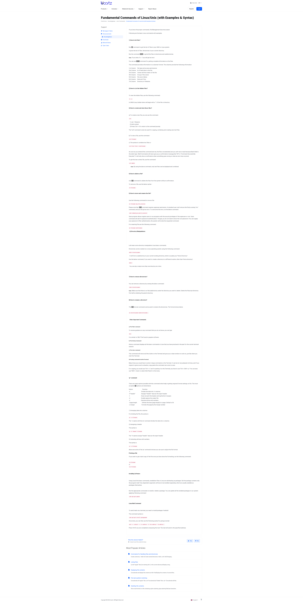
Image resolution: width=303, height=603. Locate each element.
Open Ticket (106, 45)
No (198, 540)
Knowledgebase (111, 21)
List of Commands (120, 21)
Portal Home (104, 21)
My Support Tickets (108, 31)
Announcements (107, 34)
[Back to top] (201, 599)
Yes (191, 540)
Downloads (105, 39)
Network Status (107, 42)
